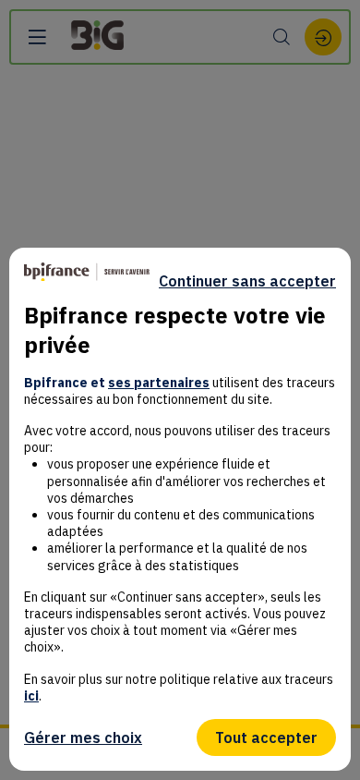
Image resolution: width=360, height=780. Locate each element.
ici (31, 696)
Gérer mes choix (83, 737)
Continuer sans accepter (247, 281)
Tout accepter (266, 737)
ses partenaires (159, 382)
